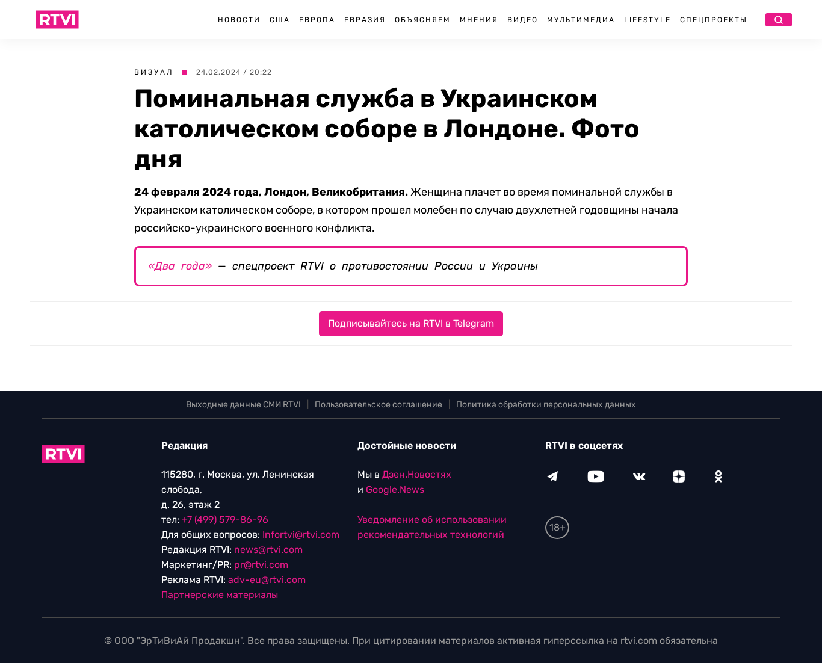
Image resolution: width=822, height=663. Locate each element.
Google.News (395, 489)
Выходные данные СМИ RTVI (243, 404)
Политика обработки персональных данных (546, 404)
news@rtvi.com (268, 549)
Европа (317, 20)
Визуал (153, 72)
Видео (522, 20)
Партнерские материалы (219, 594)
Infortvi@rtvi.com (300, 534)
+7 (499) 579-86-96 (225, 519)
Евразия (365, 20)
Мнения (479, 20)
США (280, 20)
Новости (239, 20)
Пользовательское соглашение (378, 404)
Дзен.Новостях (416, 474)
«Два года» (180, 266)
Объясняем (423, 20)
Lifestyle (647, 20)
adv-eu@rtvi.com (267, 579)
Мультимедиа (581, 20)
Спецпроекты (713, 20)
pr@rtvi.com (261, 564)
